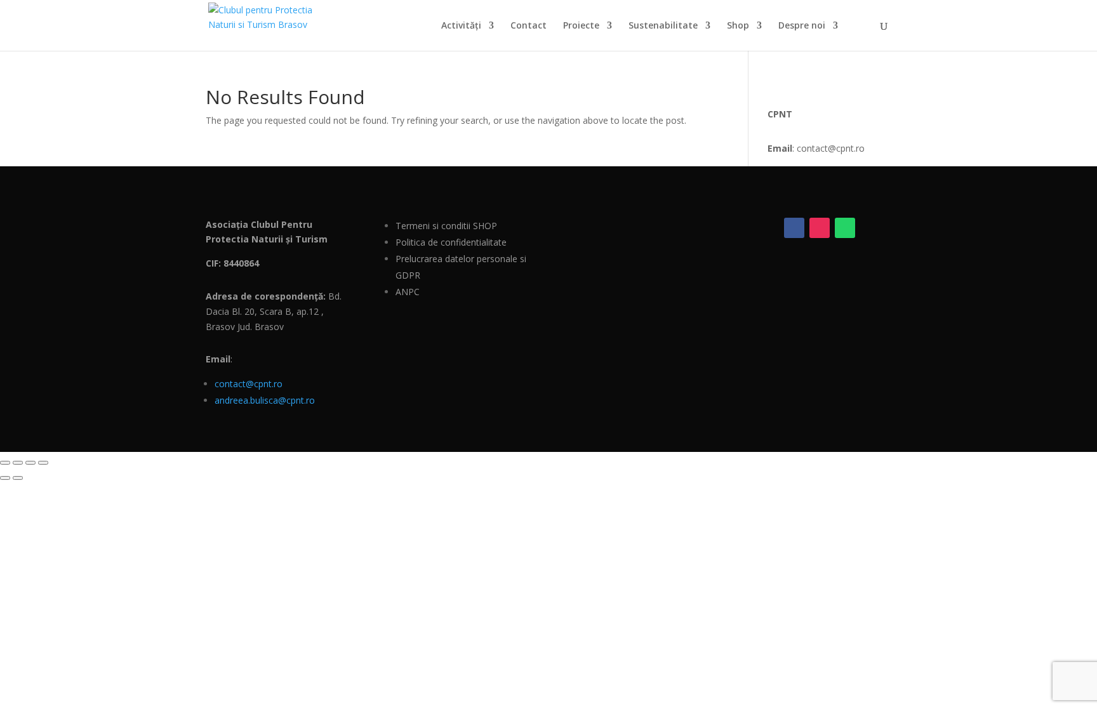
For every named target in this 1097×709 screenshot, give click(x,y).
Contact (528, 26)
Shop (738, 26)
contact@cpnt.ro (249, 384)
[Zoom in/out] (5, 463)
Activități (461, 26)
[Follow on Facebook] (794, 228)
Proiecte (581, 26)
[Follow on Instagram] (819, 228)
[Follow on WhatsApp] (845, 228)
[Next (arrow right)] (18, 478)
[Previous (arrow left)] (5, 478)
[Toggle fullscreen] (18, 463)
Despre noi (801, 26)
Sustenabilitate (663, 26)
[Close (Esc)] (43, 463)
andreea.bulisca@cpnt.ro (265, 400)
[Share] (30, 463)
